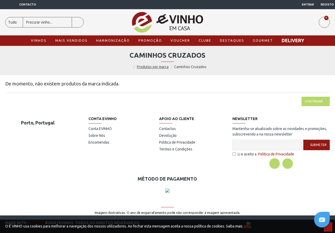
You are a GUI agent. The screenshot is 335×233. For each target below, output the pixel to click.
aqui (246, 226)
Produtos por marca (153, 67)
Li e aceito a (266, 154)
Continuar (314, 101)
